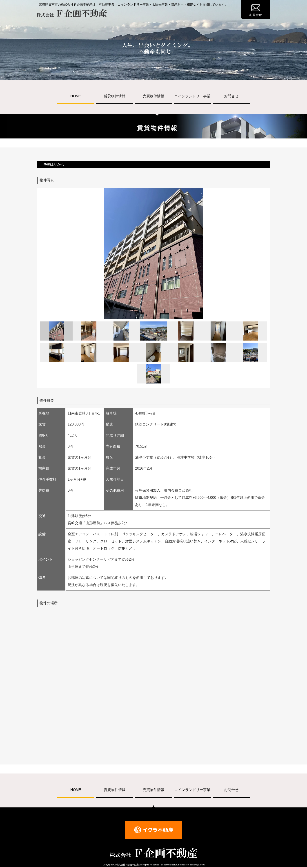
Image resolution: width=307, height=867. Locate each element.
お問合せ (231, 96)
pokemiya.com (197, 864)
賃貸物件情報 (114, 96)
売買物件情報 (153, 96)
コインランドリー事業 (192, 96)
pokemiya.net (168, 864)
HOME (75, 96)
